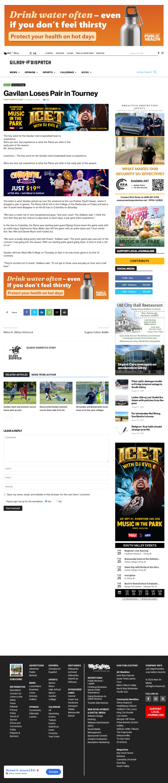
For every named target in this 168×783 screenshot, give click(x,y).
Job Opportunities (155, 668)
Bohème (121, 756)
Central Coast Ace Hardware (73, 699)
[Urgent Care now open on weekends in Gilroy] (139, 360)
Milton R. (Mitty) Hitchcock (18, 332)
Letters (32, 716)
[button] (147, 72)
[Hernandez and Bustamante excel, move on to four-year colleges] (92, 393)
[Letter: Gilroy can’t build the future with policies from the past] (121, 400)
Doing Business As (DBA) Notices (97, 697)
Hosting (92, 719)
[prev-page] (6, 417)
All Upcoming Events (54, 713)
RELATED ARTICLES (17, 374)
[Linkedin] (42, 312)
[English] (31, 53)
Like (148, 278)
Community (35, 710)
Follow (146, 285)
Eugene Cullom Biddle (97, 332)
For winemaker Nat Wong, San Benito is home (146, 415)
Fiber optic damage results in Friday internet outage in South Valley (147, 384)
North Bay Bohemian (127, 688)
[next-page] (11, 417)
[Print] (64, 312)
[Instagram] (162, 53)
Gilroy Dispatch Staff (13, 99)
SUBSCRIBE (16, 679)
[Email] (57, 312)
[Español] (35, 53)
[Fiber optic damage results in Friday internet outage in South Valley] (121, 384)
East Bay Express (125, 675)
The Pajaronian (124, 732)
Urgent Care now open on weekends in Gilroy (137, 366)
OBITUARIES (74, 665)
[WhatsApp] (49, 312)
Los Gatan (122, 715)
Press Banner (123, 722)
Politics (33, 699)
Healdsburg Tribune (126, 706)
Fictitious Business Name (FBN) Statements (97, 690)
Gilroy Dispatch (124, 702)
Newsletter (15, 690)
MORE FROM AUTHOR (44, 374)
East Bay (121, 762)
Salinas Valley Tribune (128, 729)
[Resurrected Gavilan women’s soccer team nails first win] (56, 393)
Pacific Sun (122, 691)
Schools (33, 696)
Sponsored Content (97, 735)
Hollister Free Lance (127, 709)
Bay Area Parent (125, 753)
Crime (32, 692)
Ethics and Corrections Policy (16, 726)
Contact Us (15, 693)
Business (33, 689)
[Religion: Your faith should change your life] (121, 430)
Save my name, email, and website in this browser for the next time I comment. (48, 494)
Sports (7, 85)
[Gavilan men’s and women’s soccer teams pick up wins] (20, 393)
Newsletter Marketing (98, 742)
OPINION (34, 707)
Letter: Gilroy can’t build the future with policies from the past (148, 400)
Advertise (34, 668)
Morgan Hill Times (126, 719)
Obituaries (73, 668)
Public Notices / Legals (96, 682)
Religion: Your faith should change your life (147, 428)
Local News (35, 686)
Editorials (34, 713)
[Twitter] (34, 312)
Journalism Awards (155, 672)
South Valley (123, 766)
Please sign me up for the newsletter (24, 501)
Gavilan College (18, 85)
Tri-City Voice (123, 738)
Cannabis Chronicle (126, 759)
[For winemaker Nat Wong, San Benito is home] (121, 417)
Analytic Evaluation (97, 739)
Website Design (95, 716)
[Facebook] (158, 53)
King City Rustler (125, 712)
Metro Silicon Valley (126, 685)
